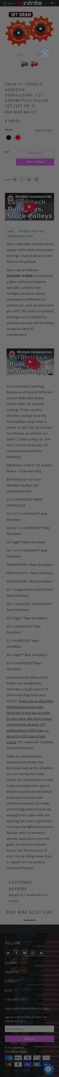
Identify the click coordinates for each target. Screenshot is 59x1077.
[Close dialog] (45, 53)
